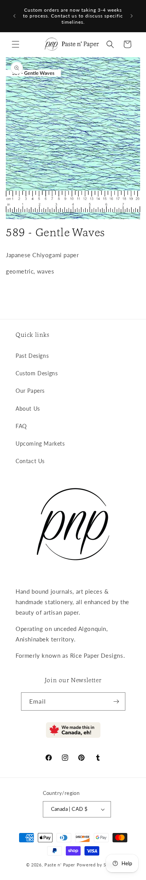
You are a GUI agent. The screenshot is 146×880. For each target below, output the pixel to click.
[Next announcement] (131, 15)
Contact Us (30, 461)
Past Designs (32, 355)
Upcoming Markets (40, 443)
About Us (28, 408)
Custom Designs (37, 373)
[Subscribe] (116, 701)
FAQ (21, 426)
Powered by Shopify (98, 864)
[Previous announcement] (14, 15)
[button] (15, 44)
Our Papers (30, 390)
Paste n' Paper (59, 864)
